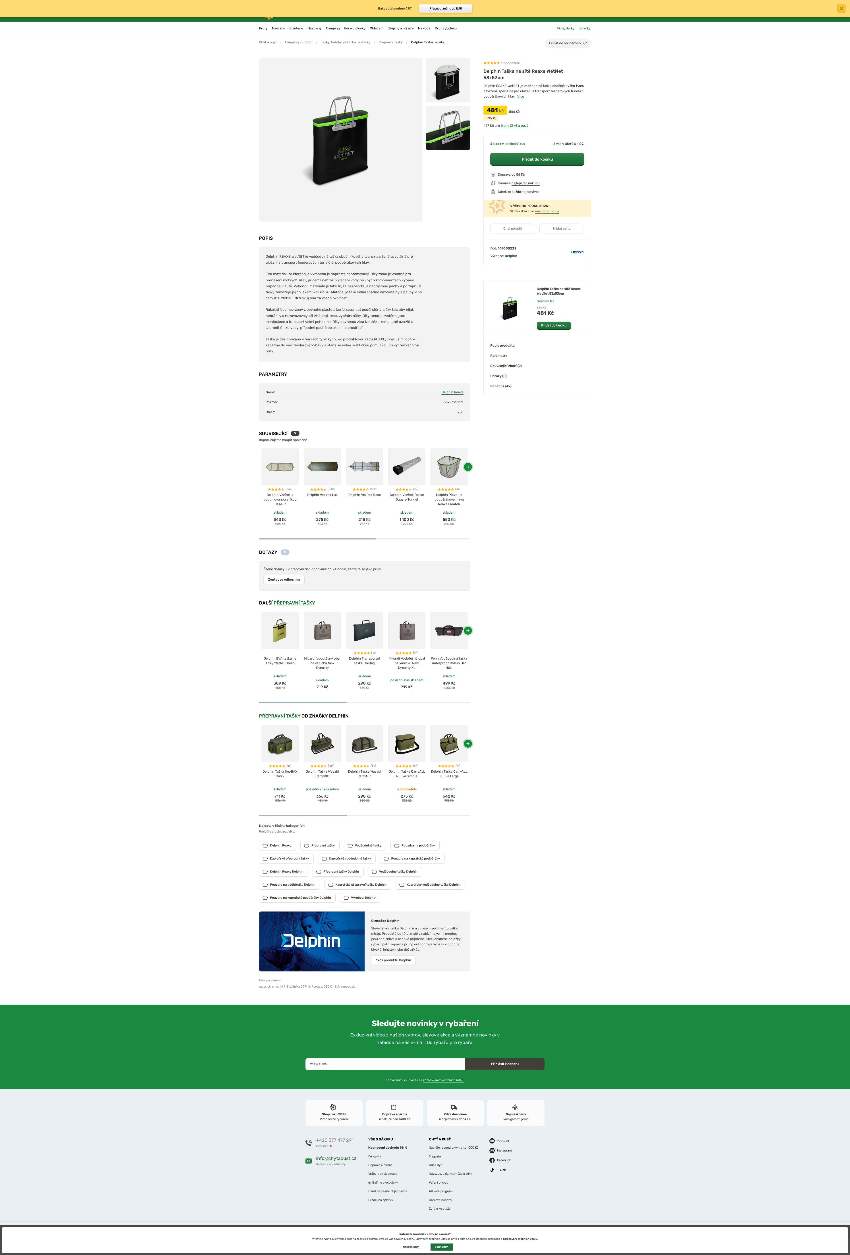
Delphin (511, 256)
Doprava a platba (380, 1165)
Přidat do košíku (537, 159)
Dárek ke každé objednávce (387, 1191)
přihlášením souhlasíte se (425, 1080)
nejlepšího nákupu (526, 183)
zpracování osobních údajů (520, 1238)
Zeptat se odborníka (284, 579)
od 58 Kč (518, 175)
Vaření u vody (438, 1182)
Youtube (503, 1141)
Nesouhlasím (411, 1246)
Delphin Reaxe (452, 392)
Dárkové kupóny (440, 1200)
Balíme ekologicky (385, 1182)
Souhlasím (441, 1246)
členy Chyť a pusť (514, 126)
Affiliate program (441, 1191)
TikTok (501, 1170)
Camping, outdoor (299, 42)
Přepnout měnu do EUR (445, 8)
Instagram (504, 1150)
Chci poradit (512, 228)
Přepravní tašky (391, 42)
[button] (468, 467)
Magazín (435, 1156)
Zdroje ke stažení (441, 1209)
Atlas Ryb (435, 1165)
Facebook (504, 1160)
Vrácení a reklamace (382, 1174)
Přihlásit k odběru (505, 1064)
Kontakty (374, 1156)
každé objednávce (525, 192)
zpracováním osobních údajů (443, 1080)
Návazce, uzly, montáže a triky (450, 1174)
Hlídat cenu (561, 228)
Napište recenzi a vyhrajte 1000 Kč (454, 1147)
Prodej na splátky (380, 1200)
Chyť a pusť (268, 42)
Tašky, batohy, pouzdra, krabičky (346, 42)
